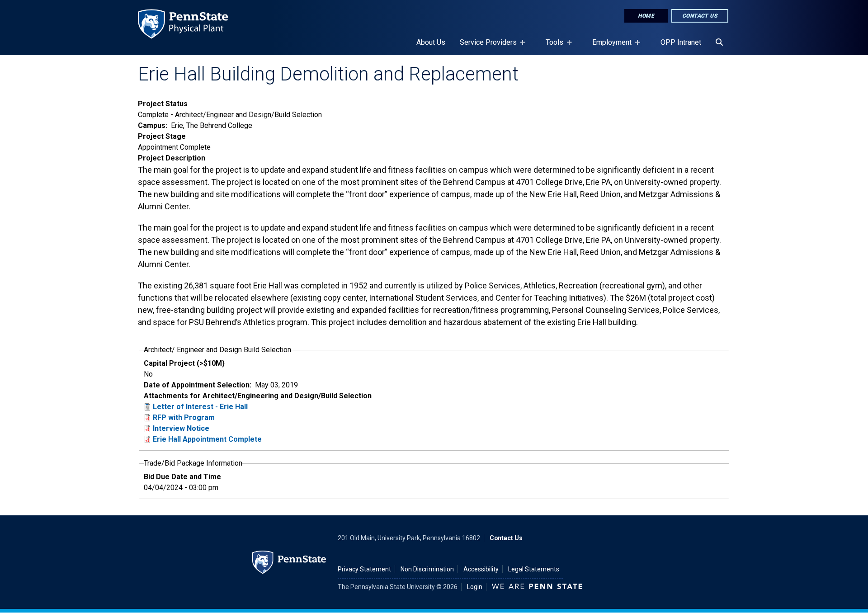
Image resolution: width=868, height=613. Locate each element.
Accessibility (481, 569)
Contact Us (699, 16)
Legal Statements (533, 569)
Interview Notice (181, 428)
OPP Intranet (680, 42)
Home (646, 16)
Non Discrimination (427, 569)
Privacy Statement (364, 569)
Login (474, 586)
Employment (608, 46)
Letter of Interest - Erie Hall (200, 406)
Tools (550, 46)
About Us (430, 42)
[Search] (719, 42)
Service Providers (485, 46)
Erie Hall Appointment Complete (207, 439)
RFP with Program (184, 417)
